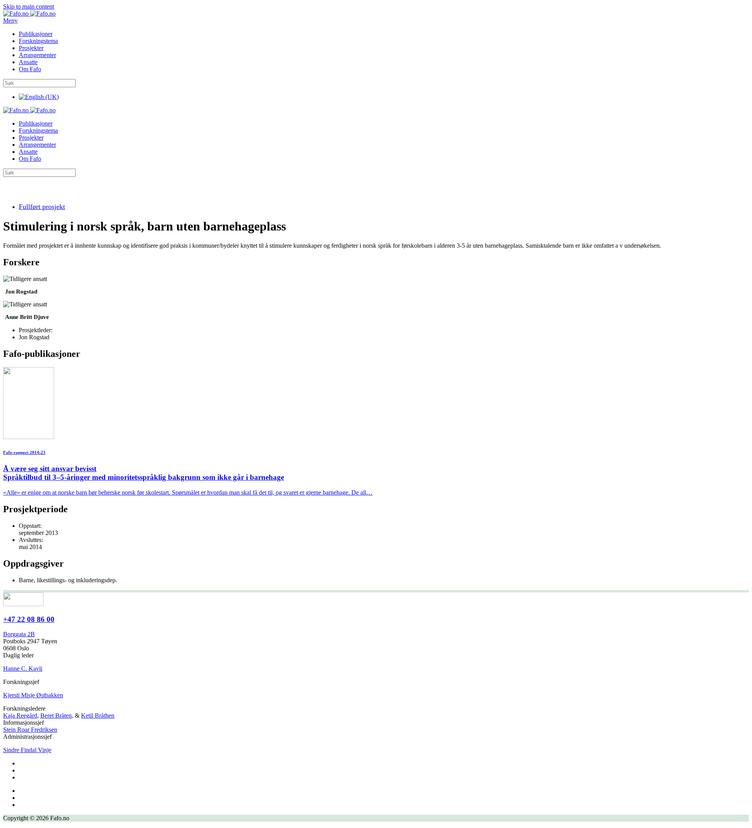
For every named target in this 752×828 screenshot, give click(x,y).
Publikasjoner (35, 34)
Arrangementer (37, 55)
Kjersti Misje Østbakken (33, 695)
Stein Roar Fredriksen (30, 729)
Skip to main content (28, 6)
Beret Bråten (56, 715)
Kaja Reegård (20, 715)
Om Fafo (30, 69)
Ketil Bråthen (97, 715)
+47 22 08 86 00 (28, 619)
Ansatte (28, 62)
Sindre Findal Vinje (27, 750)
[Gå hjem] (29, 13)
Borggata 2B (19, 634)
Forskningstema (38, 41)
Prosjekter (31, 48)
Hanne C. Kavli (22, 668)
